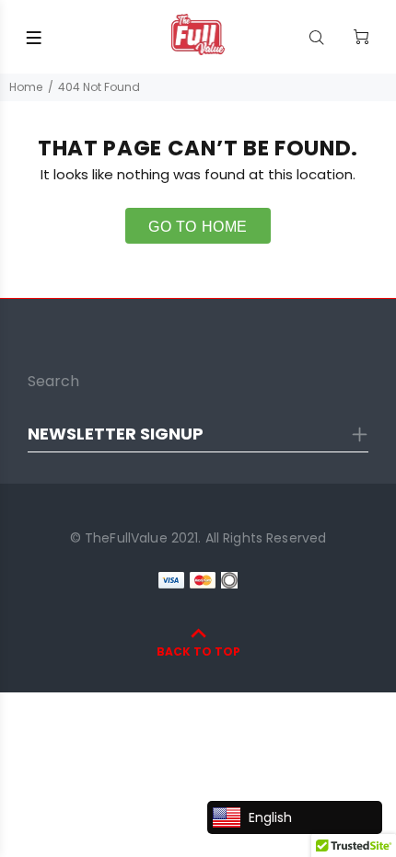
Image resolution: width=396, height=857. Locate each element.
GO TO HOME (198, 226)
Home (25, 87)
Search (53, 381)
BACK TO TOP (198, 651)
